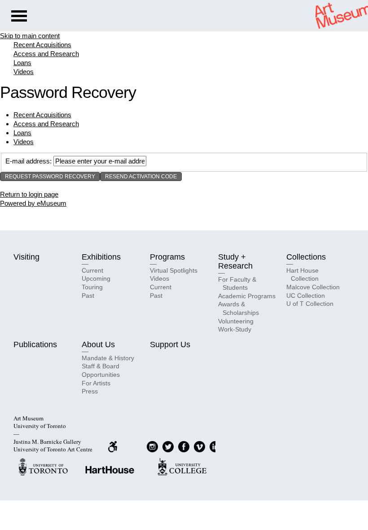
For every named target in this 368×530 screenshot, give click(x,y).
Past (88, 295)
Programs (167, 256)
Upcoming (96, 278)
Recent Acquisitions (42, 45)
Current (92, 270)
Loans (22, 62)
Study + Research (235, 261)
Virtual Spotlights (173, 270)
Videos (23, 71)
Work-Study (234, 329)
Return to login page (29, 194)
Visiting (26, 256)
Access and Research (46, 53)
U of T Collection (309, 303)
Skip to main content (30, 36)
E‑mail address (27, 161)
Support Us (170, 344)
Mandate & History (108, 358)
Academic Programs (247, 296)
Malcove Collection (313, 287)
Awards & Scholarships (238, 308)
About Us (98, 344)
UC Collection (305, 295)
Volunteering (236, 321)
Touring (92, 287)
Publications (35, 344)
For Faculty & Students (237, 284)
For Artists (96, 383)
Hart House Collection (302, 275)
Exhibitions (101, 256)
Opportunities (101, 374)
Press (90, 391)
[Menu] (19, 17)
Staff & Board (100, 366)
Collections (306, 256)
